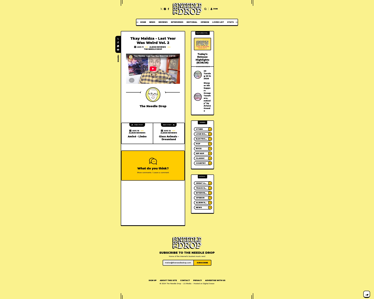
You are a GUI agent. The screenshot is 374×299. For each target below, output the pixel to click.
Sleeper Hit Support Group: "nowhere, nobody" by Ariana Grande (207, 97)
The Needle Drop (153, 49)
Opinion (205, 22)
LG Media (187, 283)
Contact (185, 280)
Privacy (197, 280)
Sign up (153, 280)
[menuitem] (143, 22)
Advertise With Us (215, 280)
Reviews (163, 22)
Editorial (192, 22)
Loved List (218, 22)
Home (143, 22)
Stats (230, 22)
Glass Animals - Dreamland (169, 138)
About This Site (168, 280)
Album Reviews (157, 47)
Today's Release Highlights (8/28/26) (202, 58)
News (152, 22)
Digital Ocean (208, 283)
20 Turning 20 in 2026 (207, 75)
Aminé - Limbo (137, 136)
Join (215, 9)
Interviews (177, 22)
